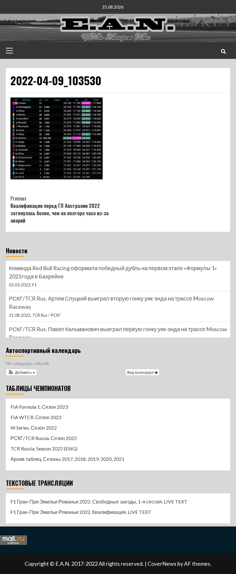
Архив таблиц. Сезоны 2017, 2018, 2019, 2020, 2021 (67, 459)
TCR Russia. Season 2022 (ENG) (43, 448)
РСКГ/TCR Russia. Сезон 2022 (43, 438)
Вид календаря (141, 372)
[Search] (223, 51)
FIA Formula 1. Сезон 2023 (39, 407)
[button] (21, 372)
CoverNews (162, 563)
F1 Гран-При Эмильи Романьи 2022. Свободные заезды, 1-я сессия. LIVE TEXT (98, 501)
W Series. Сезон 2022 (33, 428)
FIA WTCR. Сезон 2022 (35, 417)
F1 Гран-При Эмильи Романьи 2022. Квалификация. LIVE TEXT (80, 512)
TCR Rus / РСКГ (46, 315)
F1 (34, 284)
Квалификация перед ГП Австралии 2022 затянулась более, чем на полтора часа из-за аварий (59, 209)
